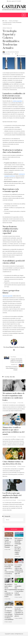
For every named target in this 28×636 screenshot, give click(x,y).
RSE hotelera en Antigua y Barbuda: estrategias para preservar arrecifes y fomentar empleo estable (19, 546)
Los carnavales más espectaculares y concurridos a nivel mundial (19, 590)
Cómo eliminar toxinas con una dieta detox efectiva (13, 463)
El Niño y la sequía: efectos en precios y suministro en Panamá (9, 543)
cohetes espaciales (17, 101)
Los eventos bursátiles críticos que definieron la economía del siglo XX (19, 569)
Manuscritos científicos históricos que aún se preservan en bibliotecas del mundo (13, 430)
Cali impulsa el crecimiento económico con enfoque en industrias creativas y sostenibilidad (9, 613)
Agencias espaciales (7, 295)
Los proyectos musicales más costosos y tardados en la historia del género (19, 611)
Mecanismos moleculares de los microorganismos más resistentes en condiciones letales (14, 396)
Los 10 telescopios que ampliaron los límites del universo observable (12, 495)
